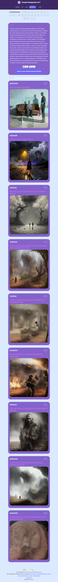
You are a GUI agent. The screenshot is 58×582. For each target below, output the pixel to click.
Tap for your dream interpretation (29, 71)
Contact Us (29, 577)
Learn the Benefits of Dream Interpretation (29, 576)
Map (27, 7)
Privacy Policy (47, 574)
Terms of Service (36, 574)
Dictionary (32, 7)
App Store (30, 572)
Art (22, 7)
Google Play (38, 572)
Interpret (17, 7)
